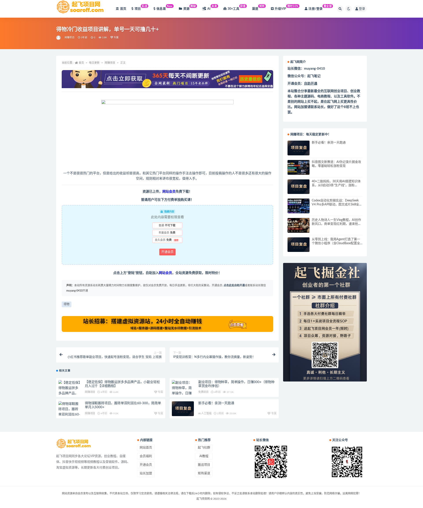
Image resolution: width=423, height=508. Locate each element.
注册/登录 (320, 7)
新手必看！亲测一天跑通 (216, 403)
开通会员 (167, 251)
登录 (362, 8)
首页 (123, 8)
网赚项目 (69, 37)
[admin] (58, 37)
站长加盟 (146, 473)
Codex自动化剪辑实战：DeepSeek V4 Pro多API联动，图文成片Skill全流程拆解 (337, 204)
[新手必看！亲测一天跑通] (183, 408)
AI (212, 7)
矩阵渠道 (204, 473)
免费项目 (203, 392)
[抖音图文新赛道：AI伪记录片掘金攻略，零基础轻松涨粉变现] (299, 167)
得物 (66, 304)
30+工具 (237, 7)
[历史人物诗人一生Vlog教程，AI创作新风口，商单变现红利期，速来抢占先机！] (299, 225)
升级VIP (286, 7)
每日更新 (94, 62)
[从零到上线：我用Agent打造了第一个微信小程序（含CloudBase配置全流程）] (299, 244)
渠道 (258, 7)
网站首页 (146, 447)
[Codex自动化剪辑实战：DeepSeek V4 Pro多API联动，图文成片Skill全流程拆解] (299, 206)
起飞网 (332, 101)
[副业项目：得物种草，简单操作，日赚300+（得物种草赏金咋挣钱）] (183, 393)
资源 (189, 7)
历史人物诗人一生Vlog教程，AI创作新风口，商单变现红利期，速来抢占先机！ (336, 223)
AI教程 (203, 456)
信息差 (164, 7)
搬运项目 (204, 464)
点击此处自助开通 (234, 285)
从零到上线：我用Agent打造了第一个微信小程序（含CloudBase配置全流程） (336, 243)
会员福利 (146, 456)
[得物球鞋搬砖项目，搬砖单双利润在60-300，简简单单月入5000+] (69, 414)
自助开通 (310, 83)
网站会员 (169, 191)
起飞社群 (204, 447)
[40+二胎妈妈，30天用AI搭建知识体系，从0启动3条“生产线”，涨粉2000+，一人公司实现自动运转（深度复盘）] (299, 186)
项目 (141, 7)
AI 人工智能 (205, 413)
